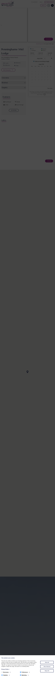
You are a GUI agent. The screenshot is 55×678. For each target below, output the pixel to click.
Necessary (6, 672)
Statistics (5, 675)
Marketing (24, 675)
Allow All (47, 662)
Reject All (47, 670)
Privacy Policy (5, 669)
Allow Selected (47, 666)
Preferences (25, 672)
